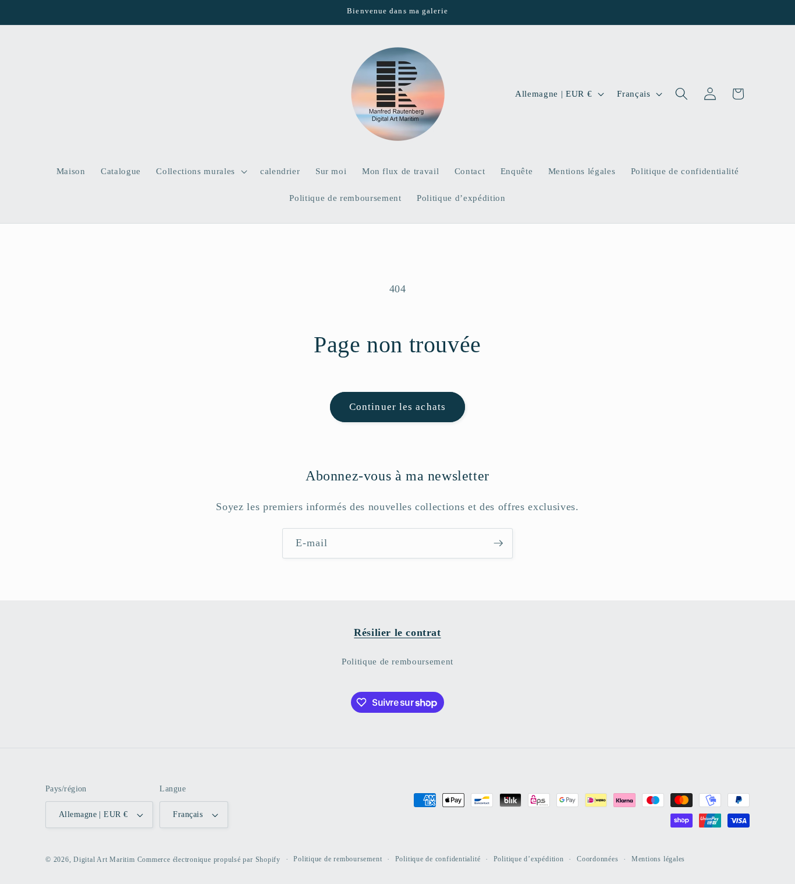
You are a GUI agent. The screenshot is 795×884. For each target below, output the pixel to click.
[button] (200, 171)
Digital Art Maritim (104, 859)
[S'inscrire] (498, 543)
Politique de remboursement (397, 661)
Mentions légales (658, 859)
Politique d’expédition (529, 859)
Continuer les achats (397, 406)
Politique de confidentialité (438, 859)
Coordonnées (597, 859)
